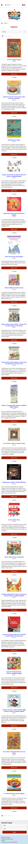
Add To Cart (14, 74)
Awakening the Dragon (14, 140)
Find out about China (14, 520)
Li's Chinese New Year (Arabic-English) (14, 793)
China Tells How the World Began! (14, 256)
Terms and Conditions (12, 842)
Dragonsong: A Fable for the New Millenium (14, 482)
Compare (14, 77)
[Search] (6, 5)
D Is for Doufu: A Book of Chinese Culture (14, 443)
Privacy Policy (4, 842)
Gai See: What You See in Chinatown (14, 557)
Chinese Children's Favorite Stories (14, 287)
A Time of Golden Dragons (14, 59)
